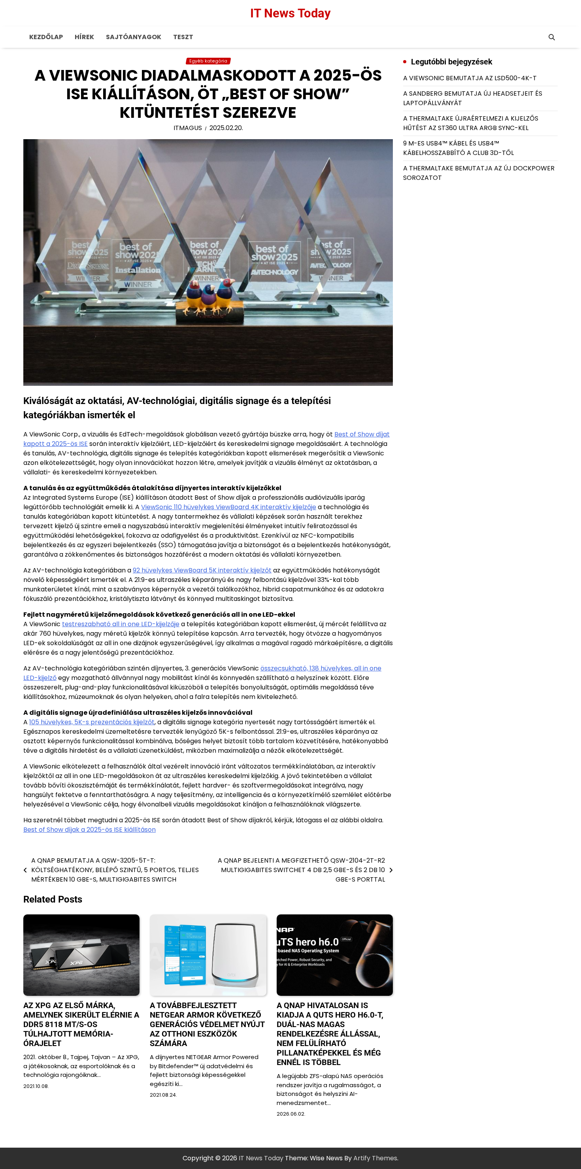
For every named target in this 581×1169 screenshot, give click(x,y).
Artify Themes (375, 1158)
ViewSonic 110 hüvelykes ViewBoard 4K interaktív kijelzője (228, 507)
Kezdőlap (46, 37)
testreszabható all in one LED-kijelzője (120, 624)
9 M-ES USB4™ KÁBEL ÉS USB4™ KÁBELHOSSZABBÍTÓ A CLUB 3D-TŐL (458, 148)
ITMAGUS (188, 127)
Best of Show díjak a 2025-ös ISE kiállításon (89, 829)
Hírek (84, 37)
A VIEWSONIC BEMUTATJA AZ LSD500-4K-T (470, 78)
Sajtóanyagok (133, 37)
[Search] (552, 37)
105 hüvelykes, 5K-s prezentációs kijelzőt (92, 722)
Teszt (183, 37)
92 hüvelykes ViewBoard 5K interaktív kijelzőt (202, 570)
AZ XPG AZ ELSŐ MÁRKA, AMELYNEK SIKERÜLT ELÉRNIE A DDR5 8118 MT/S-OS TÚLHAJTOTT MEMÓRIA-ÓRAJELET (81, 1024)
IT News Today (290, 13)
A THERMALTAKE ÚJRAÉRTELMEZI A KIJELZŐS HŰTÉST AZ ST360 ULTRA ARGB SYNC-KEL (470, 123)
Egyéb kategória (208, 61)
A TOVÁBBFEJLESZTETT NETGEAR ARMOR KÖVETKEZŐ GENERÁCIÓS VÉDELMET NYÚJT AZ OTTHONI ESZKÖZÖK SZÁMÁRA (207, 1024)
